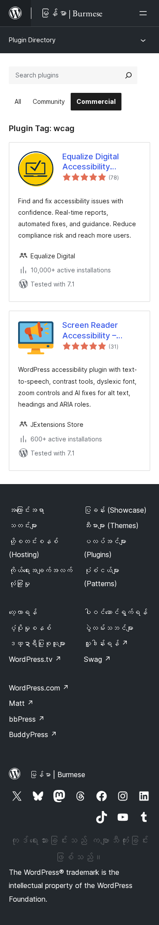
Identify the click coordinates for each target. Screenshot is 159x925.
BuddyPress (33, 734)
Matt (21, 703)
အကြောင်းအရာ (26, 510)
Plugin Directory (32, 40)
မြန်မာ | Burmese (57, 774)
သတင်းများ (23, 525)
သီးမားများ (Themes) (111, 525)
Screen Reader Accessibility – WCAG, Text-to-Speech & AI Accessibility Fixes (97, 330)
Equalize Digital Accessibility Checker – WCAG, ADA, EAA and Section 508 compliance (90, 162)
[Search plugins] (128, 75)
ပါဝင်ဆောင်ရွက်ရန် (116, 612)
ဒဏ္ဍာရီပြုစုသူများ (37, 643)
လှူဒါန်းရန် (106, 643)
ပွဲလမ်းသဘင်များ (108, 628)
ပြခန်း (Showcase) (115, 510)
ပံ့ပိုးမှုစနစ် (30, 628)
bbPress (27, 719)
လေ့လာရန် (23, 612)
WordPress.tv (35, 659)
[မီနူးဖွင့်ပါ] (145, 13)
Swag (97, 659)
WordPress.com (39, 687)
